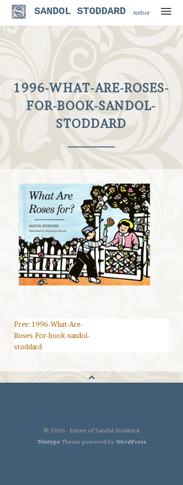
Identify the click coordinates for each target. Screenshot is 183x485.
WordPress (131, 441)
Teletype (48, 441)
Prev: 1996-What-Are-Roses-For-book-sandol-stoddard (52, 335)
